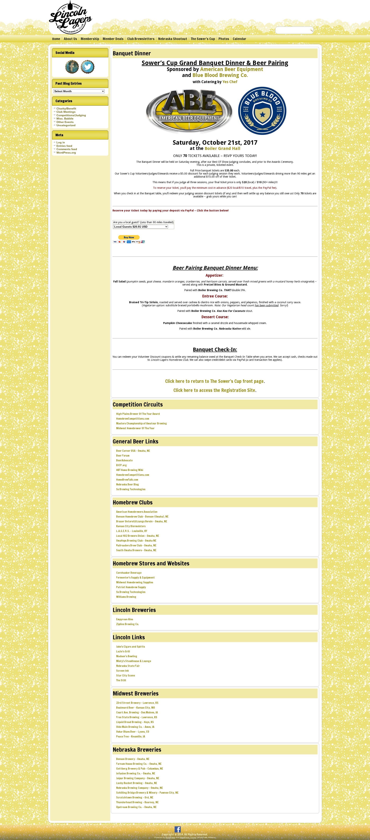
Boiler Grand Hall (222, 148)
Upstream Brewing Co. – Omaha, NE (136, 807)
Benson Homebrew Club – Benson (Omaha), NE (142, 517)
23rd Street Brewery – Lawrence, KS (137, 703)
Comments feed (66, 149)
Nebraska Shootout (172, 38)
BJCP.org (121, 465)
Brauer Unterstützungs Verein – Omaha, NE (141, 521)
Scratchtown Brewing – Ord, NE (134, 797)
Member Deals (113, 38)
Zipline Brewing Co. (127, 624)
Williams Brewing (126, 597)
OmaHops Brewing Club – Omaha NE (136, 541)
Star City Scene (125, 675)
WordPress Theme (188, 837)
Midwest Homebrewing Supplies (134, 582)
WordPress (170, 837)
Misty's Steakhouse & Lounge (133, 661)
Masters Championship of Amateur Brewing (141, 423)
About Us (70, 38)
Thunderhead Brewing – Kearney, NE (137, 802)
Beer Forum (123, 456)
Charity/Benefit (66, 108)
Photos (224, 38)
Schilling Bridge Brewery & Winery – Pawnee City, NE (147, 793)
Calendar (239, 38)
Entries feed (64, 145)
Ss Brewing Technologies (130, 489)
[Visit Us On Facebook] (72, 74)
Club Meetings (66, 111)
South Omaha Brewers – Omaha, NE (136, 550)
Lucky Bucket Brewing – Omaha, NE (136, 783)
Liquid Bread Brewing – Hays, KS (135, 722)
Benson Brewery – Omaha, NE (132, 759)
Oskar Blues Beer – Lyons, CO (132, 732)
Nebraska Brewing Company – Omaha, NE (139, 788)
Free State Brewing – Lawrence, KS (136, 717)
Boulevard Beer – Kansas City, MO (135, 708)
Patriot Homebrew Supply (131, 587)
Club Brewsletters (141, 38)
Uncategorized (66, 125)
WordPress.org (66, 152)
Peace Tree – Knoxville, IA (130, 736)
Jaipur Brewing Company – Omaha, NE (137, 778)
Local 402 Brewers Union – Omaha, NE (137, 536)
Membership (90, 38)
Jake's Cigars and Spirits (130, 647)
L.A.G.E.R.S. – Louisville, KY (131, 531)
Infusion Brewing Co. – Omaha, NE (135, 773)
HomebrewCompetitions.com (132, 419)
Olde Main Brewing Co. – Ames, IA (135, 727)
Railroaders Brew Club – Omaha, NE (136, 545)
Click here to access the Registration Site (214, 390)
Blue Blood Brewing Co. (220, 75)
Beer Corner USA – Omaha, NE (133, 451)
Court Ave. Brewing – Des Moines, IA (137, 712)
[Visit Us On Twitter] (88, 74)
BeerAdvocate (124, 460)
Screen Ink (122, 671)
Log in (60, 142)
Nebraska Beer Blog (127, 484)
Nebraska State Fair (128, 666)
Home (56, 38)
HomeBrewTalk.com (127, 480)
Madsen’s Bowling (126, 656)
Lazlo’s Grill (123, 651)
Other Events (65, 122)
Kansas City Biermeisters (130, 526)
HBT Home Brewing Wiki (129, 470)
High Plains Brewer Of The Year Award (138, 414)
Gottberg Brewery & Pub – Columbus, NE (139, 769)
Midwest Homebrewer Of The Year (135, 428)
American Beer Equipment (231, 69)
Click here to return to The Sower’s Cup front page (214, 381)
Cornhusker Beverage (128, 573)
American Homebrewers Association (136, 512)
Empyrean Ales (124, 619)
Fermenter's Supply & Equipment (135, 577)
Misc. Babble (64, 118)
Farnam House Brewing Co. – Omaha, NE (138, 764)
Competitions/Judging (71, 115)
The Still (121, 680)
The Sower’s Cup (203, 38)
